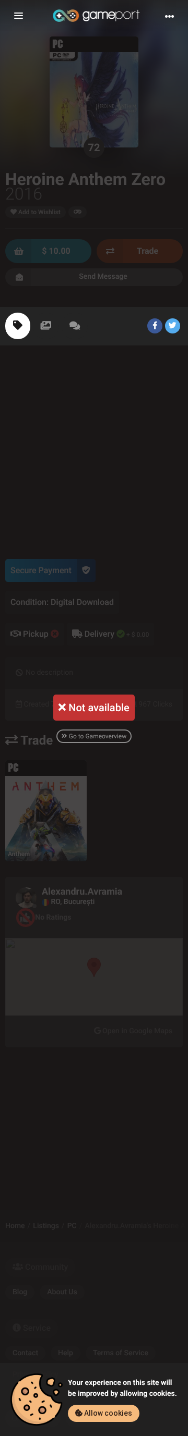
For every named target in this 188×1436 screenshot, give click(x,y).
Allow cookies (107, 1413)
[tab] (17, 326)
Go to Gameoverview (96, 736)
